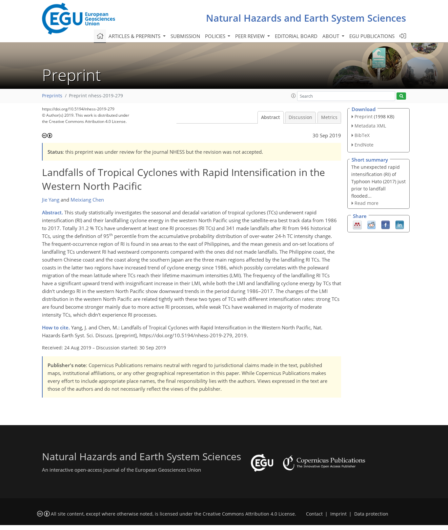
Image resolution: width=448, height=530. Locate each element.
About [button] (331, 36)
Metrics (329, 117)
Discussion (300, 117)
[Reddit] (371, 224)
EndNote (364, 145)
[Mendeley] (357, 224)
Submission (185, 36)
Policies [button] (216, 36)
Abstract (270, 117)
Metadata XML (370, 126)
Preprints (52, 96)
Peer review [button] (250, 36)
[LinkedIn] (399, 224)
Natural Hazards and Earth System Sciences (306, 17)
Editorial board (296, 36)
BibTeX (362, 135)
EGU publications (372, 36)
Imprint (338, 514)
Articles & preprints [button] (135, 36)
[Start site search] (401, 96)
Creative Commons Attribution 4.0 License (249, 514)
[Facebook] (385, 224)
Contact (314, 514)
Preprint (364, 116)
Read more (366, 203)
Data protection (371, 514)
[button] (293, 96)
